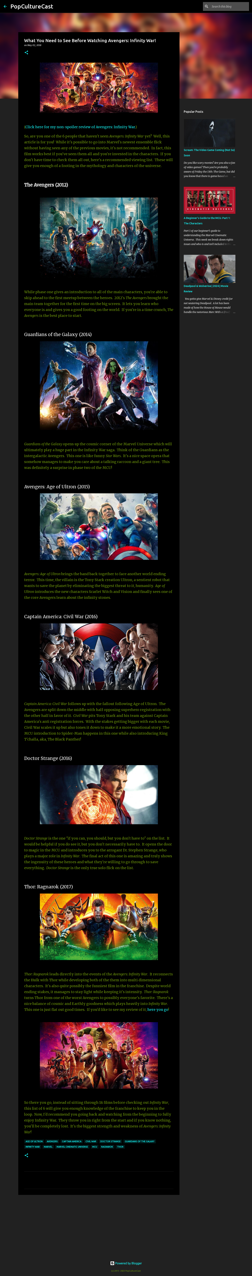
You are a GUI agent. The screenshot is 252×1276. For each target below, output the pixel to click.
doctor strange (110, 1141)
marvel (48, 1147)
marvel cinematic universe (72, 1147)
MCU (94, 1147)
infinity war (33, 1147)
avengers (52, 1141)
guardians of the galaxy (139, 1141)
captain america (71, 1141)
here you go (157, 1010)
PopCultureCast (31, 6)
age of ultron (34, 1141)
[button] (26, 52)
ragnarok (107, 1147)
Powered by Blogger (128, 1263)
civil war (91, 1141)
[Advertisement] (99, 1226)
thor (120, 1147)
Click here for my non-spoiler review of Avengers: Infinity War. (80, 127)
